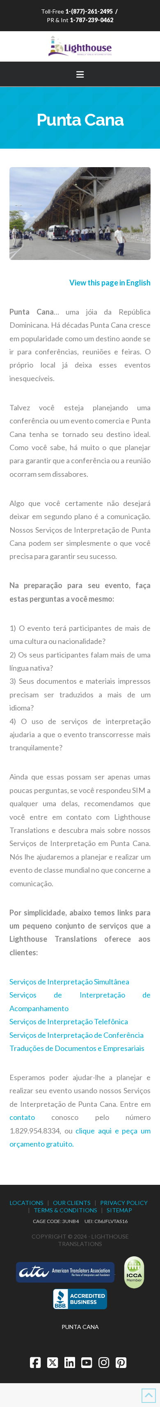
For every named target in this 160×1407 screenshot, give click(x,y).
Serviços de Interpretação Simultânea (69, 981)
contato (22, 1117)
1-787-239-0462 (91, 19)
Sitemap (119, 1210)
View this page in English (110, 282)
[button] (80, 73)
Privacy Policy (124, 1202)
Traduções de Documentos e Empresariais (76, 1048)
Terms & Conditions (65, 1210)
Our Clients (72, 1202)
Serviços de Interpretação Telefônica (68, 1021)
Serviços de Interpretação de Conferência (76, 1034)
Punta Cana (80, 1326)
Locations (26, 1202)
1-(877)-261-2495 (89, 11)
